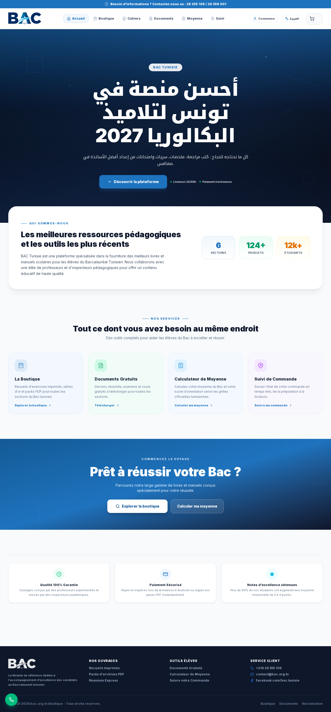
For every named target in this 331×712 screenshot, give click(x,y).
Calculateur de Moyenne (190, 674)
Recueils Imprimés (104, 668)
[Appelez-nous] (11, 699)
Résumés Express (103, 680)
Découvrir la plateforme (136, 181)
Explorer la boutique (140, 506)
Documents (288, 704)
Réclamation (312, 704)
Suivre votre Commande (189, 680)
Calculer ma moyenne (197, 506)
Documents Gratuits (186, 668)
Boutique (268, 704)
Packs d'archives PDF (106, 674)
